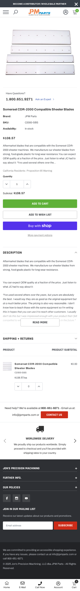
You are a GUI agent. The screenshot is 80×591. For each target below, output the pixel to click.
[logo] (40, 12)
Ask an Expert (43, 99)
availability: (10, 128)
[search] (15, 12)
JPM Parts (31, 116)
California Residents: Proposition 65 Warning (27, 170)
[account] (65, 12)
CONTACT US (54, 415)
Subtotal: (8, 193)
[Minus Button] (6, 184)
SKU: (6, 122)
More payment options (40, 235)
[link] (7, 498)
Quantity (7, 176)
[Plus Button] (27, 184)
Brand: (7, 116)
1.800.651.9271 (19, 99)
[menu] (6, 12)
